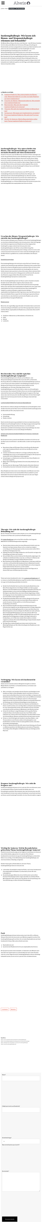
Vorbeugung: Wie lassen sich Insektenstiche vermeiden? (22, 113)
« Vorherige (5, 1009)
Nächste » (13, 1009)
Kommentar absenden (9, 1219)
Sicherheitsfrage (7, 1137)
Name (5, 1074)
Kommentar (5, 1171)
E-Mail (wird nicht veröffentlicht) (11, 1106)
